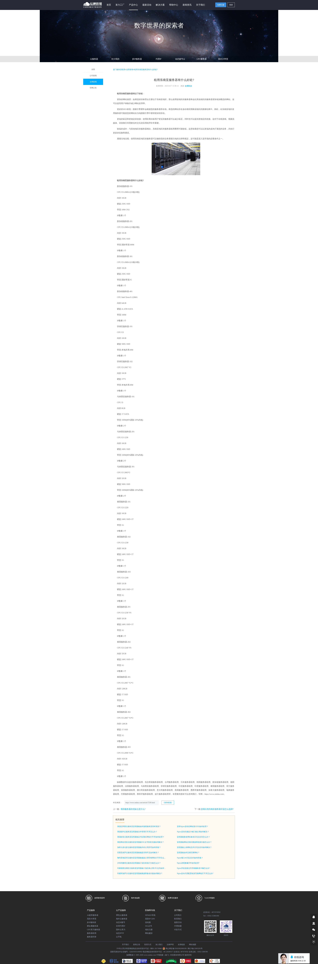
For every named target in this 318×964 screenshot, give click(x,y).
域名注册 (149, 930)
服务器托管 (91, 937)
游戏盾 (148, 922)
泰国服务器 (122, 502)
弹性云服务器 (121, 915)
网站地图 (192, 944)
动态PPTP (120, 933)
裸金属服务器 (92, 926)
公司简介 (178, 915)
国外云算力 (120, 930)
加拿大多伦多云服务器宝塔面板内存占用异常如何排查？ (139, 847)
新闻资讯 (187, 5)
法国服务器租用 (132, 786)
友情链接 (181, 944)
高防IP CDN (150, 919)
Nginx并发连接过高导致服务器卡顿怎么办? (193, 868)
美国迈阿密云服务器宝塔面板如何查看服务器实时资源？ (139, 826)
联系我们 (178, 919)
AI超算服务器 (92, 915)
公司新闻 (93, 76)
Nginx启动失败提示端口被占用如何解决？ (193, 832)
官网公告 (93, 88)
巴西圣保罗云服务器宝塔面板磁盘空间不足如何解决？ (138, 853)
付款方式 (178, 930)
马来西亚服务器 (124, 396)
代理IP (158, 59)
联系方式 (147, 944)
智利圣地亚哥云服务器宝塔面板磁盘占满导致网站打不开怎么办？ (142, 858)
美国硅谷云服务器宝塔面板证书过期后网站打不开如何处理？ (140, 837)
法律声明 (170, 944)
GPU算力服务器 (93, 930)
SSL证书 (148, 926)
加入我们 (159, 944)
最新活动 (146, 5)
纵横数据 (188, 86)
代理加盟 (178, 926)
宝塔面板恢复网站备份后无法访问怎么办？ (193, 837)
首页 (109, 5)
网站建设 (149, 933)
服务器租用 (91, 933)
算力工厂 (120, 5)
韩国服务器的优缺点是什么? (133, 809)
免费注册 (220, 5)
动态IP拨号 (120, 922)
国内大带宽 (223, 59)
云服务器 (94, 59)
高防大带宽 (91, 919)
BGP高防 (115, 59)
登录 (231, 5)
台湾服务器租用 (172, 782)
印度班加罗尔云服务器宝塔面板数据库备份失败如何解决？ (139, 873)
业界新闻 (93, 82)
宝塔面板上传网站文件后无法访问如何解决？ (194, 847)
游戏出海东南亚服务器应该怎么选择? (217, 809)
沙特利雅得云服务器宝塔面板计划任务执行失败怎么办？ (139, 863)
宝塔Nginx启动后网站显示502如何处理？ (192, 826)
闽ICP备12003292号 (195, 948)
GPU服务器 (202, 59)
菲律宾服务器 (123, 326)
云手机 (119, 937)
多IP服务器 (137, 59)
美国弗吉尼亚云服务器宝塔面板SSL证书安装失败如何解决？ (140, 842)
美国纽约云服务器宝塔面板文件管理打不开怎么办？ (137, 832)
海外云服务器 (121, 919)
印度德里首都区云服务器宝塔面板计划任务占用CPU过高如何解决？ (142, 868)
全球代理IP (120, 926)
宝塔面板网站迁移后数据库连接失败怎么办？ (194, 842)
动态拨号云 (180, 59)
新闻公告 (136, 944)
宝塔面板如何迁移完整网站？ (188, 853)
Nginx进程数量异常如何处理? (188, 863)
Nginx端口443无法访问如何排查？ (190, 858)
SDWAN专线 (150, 915)
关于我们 (125, 944)
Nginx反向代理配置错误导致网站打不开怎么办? (195, 873)
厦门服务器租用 (119, 69)
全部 (93, 69)
